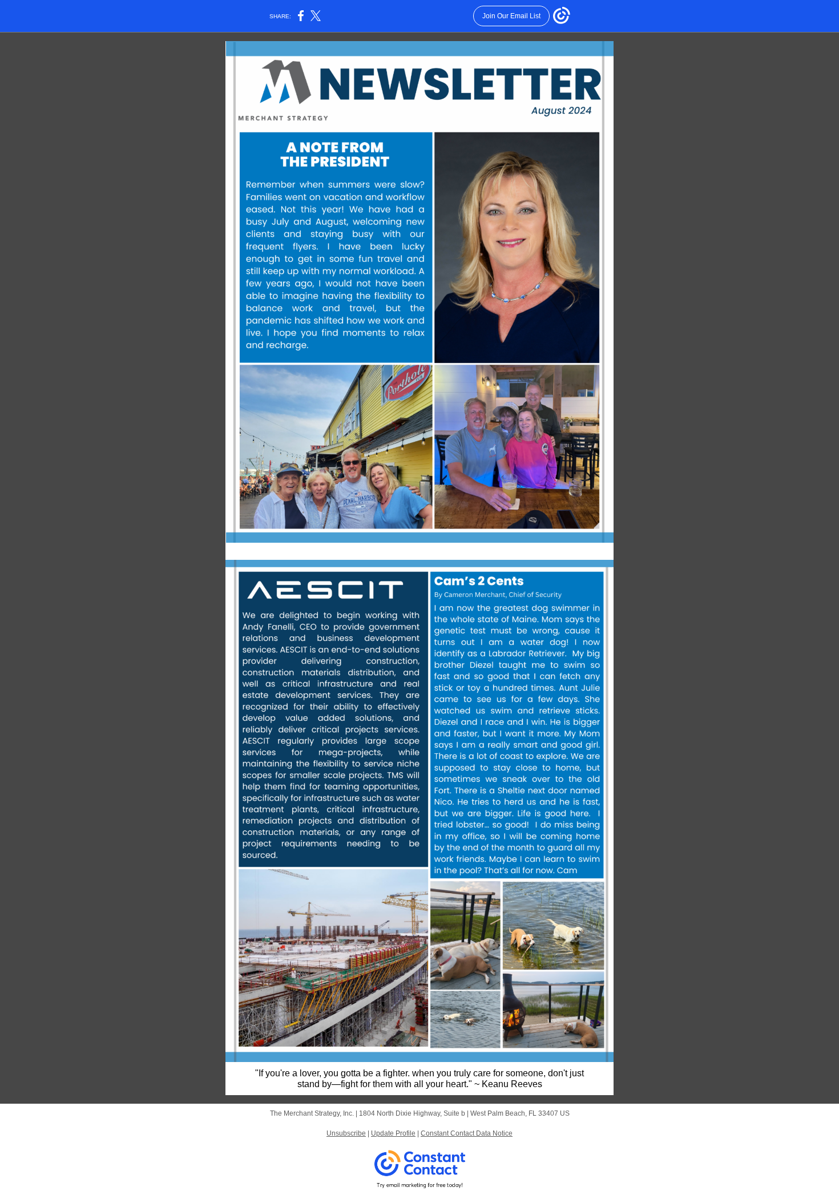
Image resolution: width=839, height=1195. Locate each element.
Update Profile (393, 1133)
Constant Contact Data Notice (467, 1133)
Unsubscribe (346, 1133)
